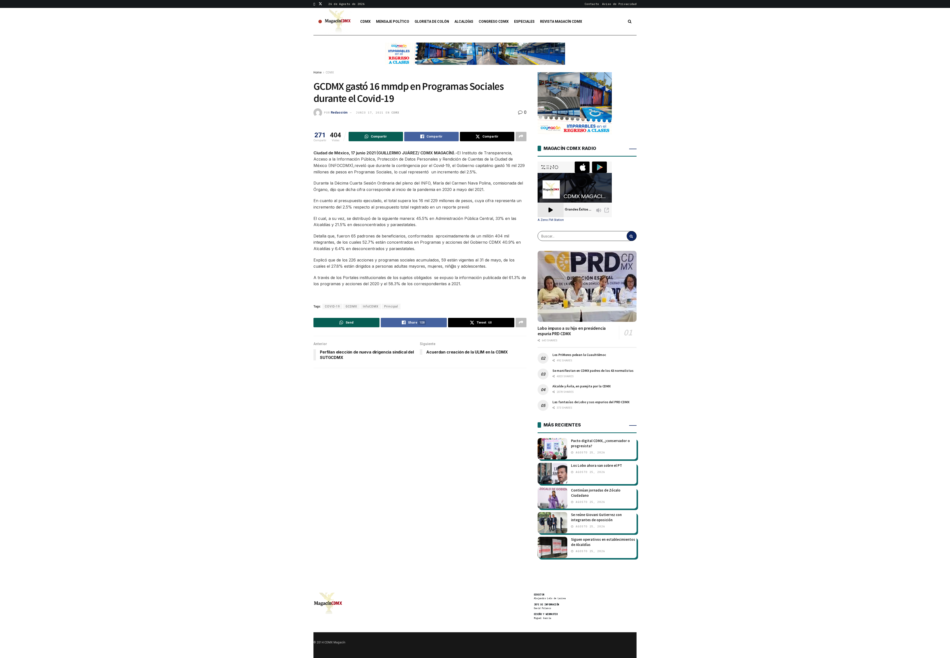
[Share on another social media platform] (521, 136)
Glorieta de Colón (432, 22)
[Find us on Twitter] (320, 4)
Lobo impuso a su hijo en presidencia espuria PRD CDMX (572, 331)
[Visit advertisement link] (475, 57)
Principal (391, 306)
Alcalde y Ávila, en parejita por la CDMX (581, 386)
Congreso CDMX (494, 22)
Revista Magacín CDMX (561, 22)
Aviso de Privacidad (619, 4)
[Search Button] (630, 21)
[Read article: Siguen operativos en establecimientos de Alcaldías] (552, 547)
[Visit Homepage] (338, 21)
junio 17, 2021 (369, 112)
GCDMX (351, 306)
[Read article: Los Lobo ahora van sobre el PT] (552, 473)
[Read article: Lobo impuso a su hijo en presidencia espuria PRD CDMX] (587, 286)
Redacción (339, 112)
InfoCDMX (371, 306)
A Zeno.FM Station (551, 220)
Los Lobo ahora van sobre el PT (596, 465)
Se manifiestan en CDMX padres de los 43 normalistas (593, 370)
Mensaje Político (392, 22)
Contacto (592, 4)
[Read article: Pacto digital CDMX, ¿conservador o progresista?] (552, 448)
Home (317, 72)
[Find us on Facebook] (314, 4)
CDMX (365, 22)
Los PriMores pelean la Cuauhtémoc (579, 354)
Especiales (524, 22)
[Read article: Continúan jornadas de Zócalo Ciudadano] (552, 498)
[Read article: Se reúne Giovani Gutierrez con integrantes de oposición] (552, 522)
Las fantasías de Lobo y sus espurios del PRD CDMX (591, 402)
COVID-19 (332, 306)
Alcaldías (463, 22)
